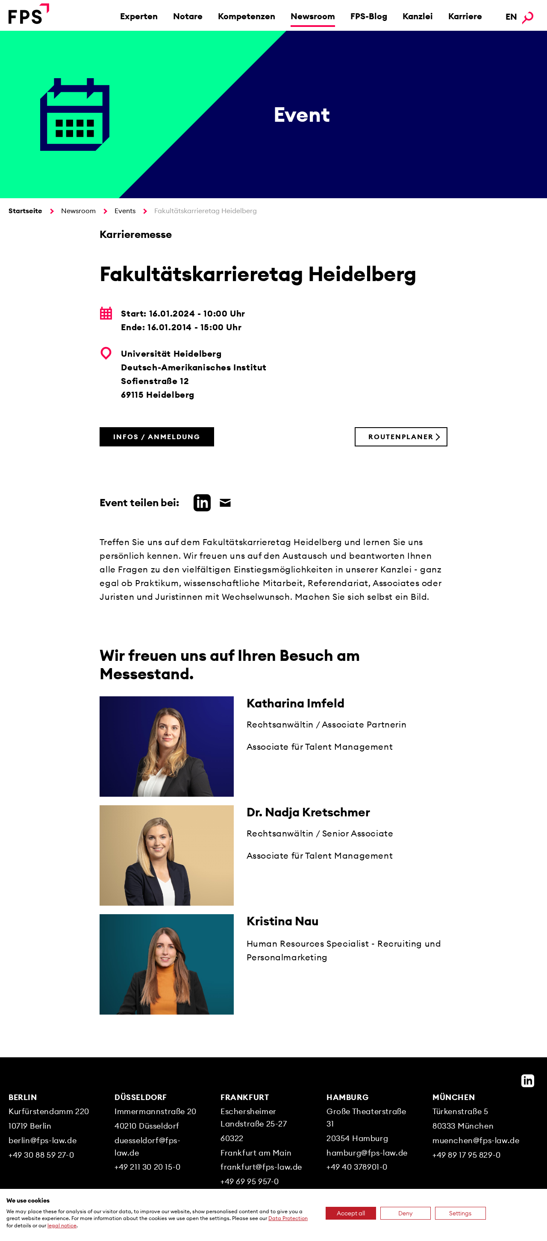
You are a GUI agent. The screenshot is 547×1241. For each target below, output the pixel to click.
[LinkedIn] (527, 1080)
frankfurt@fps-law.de (261, 1167)
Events (125, 210)
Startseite (25, 210)
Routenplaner (401, 436)
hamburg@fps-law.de (367, 1153)
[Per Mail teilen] (223, 501)
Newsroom (313, 16)
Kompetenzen (246, 16)
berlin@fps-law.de (42, 1140)
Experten (139, 16)
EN (511, 16)
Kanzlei (418, 16)
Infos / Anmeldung (156, 436)
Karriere (465, 16)
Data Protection (288, 1218)
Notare (188, 16)
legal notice (61, 1225)
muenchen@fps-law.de (475, 1140)
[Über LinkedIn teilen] (200, 501)
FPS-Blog (368, 16)
